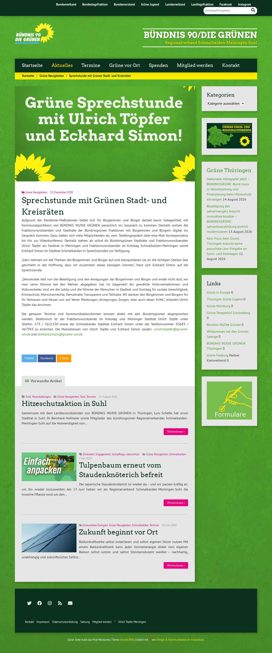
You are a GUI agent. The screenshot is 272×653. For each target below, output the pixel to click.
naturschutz (132, 454)
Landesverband (175, 4)
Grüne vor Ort (124, 65)
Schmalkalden (177, 454)
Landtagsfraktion (202, 4)
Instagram (244, 4)
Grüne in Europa (218, 292)
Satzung (85, 621)
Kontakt (231, 65)
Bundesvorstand (124, 4)
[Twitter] (29, 603)
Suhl (28, 396)
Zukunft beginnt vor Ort (118, 532)
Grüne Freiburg (217, 355)
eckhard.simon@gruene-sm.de (60, 334)
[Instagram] (49, 603)
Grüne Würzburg (218, 306)
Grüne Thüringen (229, 170)
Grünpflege (118, 454)
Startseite (32, 65)
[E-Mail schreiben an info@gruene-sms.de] (70, 603)
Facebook (226, 4)
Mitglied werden (195, 65)
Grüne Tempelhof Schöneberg (228, 313)
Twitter (29, 358)
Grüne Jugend (150, 4)
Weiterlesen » (176, 431)
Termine (90, 65)
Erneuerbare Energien (95, 525)
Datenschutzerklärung (65, 621)
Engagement (103, 454)
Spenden (158, 65)
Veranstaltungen (41, 396)
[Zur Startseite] (34, 42)
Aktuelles (62, 65)
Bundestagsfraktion (95, 4)
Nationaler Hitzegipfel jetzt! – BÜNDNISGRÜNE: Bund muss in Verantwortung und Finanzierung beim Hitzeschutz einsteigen (229, 189)
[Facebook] (39, 603)
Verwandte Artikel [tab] (46, 381)
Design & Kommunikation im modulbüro (180, 639)
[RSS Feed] (60, 603)
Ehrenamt (88, 454)
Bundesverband (66, 4)
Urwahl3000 (127, 639)
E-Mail (64, 358)
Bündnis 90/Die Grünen (200, 35)
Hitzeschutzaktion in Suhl (64, 403)
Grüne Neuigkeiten (52, 76)
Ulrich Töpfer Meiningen (132, 621)
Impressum (43, 621)
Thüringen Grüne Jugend (225, 299)
